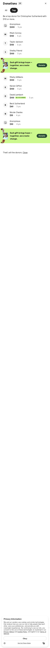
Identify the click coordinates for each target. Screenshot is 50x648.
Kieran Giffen (16, 86)
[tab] (6, 10)
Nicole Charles (16, 112)
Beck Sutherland (17, 103)
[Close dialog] (45, 3)
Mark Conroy (15, 33)
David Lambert (16, 95)
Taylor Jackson (16, 42)
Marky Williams (16, 77)
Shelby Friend (16, 50)
